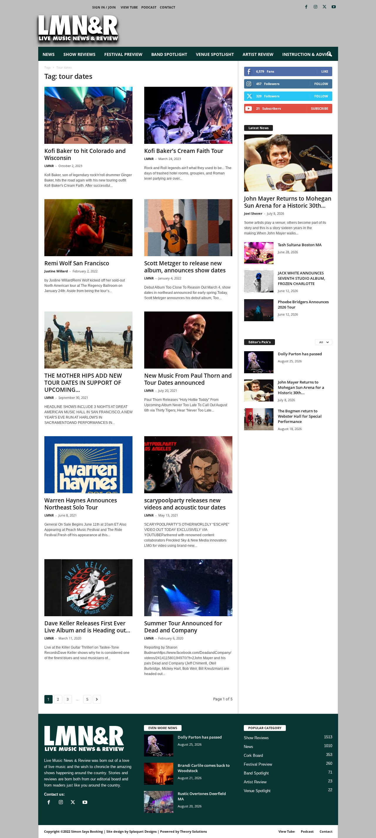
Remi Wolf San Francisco (76, 263)
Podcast (148, 7)
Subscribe (319, 108)
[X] (324, 7)
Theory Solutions (193, 831)
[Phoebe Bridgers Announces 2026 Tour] (258, 310)
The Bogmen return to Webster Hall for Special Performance (300, 416)
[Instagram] (315, 7)
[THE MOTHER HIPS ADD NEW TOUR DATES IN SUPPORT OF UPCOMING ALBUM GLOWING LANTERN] (88, 340)
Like (324, 71)
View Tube (129, 7)
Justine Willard (56, 271)
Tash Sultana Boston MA (300, 244)
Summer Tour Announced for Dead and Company (183, 626)
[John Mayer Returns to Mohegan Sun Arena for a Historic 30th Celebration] (288, 162)
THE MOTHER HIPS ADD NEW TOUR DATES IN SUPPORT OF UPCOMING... (83, 383)
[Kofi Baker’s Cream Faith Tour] (188, 115)
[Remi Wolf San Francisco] (88, 227)
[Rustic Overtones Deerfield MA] (158, 802)
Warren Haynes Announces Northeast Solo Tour (80, 504)
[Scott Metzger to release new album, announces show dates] (188, 227)
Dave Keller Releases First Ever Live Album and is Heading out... (87, 626)
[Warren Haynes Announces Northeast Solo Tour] (88, 464)
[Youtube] (333, 7)
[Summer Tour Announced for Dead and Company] (188, 587)
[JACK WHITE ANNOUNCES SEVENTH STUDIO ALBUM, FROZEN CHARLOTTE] (258, 281)
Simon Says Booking (87, 831)
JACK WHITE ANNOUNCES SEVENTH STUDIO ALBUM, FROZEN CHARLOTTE (301, 278)
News (49, 54)
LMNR (49, 166)
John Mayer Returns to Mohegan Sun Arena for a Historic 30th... (287, 202)
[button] (329, 54)
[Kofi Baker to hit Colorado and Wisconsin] (88, 115)
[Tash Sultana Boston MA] (258, 253)
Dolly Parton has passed (300, 353)
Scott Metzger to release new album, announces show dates (185, 266)
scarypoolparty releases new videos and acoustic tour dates (185, 504)
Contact (167, 7)
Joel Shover (253, 213)
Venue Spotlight (215, 54)
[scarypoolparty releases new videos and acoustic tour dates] (188, 464)
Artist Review (258, 54)
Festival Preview (123, 54)
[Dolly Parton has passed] (258, 362)
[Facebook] (306, 7)
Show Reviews (79, 54)
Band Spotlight (169, 54)
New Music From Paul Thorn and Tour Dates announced (188, 379)
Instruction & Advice (306, 54)
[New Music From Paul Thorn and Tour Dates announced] (188, 340)
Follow (321, 83)
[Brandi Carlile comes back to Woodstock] (158, 774)
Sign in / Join (104, 7)
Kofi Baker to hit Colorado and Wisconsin (85, 154)
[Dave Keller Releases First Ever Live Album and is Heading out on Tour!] (88, 587)
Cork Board (253, 755)
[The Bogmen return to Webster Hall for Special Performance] (258, 419)
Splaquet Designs (143, 831)
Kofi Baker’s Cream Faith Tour (183, 151)
